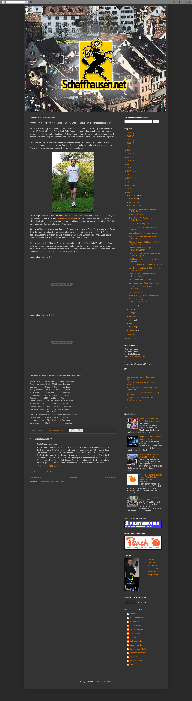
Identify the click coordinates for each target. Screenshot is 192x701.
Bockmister (134, 622)
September (134, 206)
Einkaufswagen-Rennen (65, 218)
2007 (129, 338)
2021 (129, 150)
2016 (129, 168)
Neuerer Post (36, 477)
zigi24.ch (151, 559)
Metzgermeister (136, 641)
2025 (129, 136)
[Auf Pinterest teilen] (81, 430)
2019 (129, 157)
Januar (132, 330)
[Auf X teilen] (75, 430)
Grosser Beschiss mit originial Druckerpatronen (141, 249)
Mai (131, 316)
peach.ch (151, 562)
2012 (129, 182)
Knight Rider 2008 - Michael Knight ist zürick (150, 438)
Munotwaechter (136, 645)
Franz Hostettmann (73, 215)
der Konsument (136, 661)
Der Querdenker (136, 629)
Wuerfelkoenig (136, 657)
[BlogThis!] (72, 430)
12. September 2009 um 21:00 (49, 466)
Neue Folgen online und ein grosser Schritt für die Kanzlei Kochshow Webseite (150, 478)
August (132, 306)
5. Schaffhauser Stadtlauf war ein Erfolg (149, 498)
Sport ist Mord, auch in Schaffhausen (144, 296)
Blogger (108, 682)
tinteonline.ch (153, 572)
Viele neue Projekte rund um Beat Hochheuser (149, 456)
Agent (132, 614)
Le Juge (133, 637)
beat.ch (151, 556)
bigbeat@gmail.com (137, 356)
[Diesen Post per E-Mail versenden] (70, 430)
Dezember (133, 195)
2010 (129, 189)
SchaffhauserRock (137, 653)
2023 (129, 143)
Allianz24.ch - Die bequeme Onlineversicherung (140, 300)
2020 (129, 154)
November (133, 199)
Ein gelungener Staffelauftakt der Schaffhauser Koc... (140, 399)
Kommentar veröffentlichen (45, 471)
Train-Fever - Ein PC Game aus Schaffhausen (141, 219)
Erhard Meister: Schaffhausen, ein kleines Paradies (143, 275)
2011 (129, 185)
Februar (132, 327)
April (131, 320)
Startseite (73, 477)
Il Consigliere (135, 633)
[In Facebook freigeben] (78, 430)
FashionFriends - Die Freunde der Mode (145, 265)
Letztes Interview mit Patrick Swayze (143, 233)
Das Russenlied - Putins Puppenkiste (144, 283)
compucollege (153, 575)
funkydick (133, 665)
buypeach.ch (153, 569)
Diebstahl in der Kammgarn (140, 280)
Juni (131, 313)
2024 (129, 140)
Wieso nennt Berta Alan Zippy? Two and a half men (150, 420)
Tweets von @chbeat (132, 407)
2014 (129, 175)
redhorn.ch (152, 565)
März (131, 323)
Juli (131, 309)
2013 (129, 178)
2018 (129, 161)
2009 (129, 192)
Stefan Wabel (56, 251)
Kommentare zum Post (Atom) (52, 482)
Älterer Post (110, 477)
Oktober (132, 202)
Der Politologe (135, 626)
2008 (129, 335)
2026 (129, 133)
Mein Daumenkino (136, 292)
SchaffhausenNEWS (138, 649)
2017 (129, 164)
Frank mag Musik (136, 214)
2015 (129, 171)
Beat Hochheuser (137, 618)
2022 (129, 147)
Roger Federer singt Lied (139, 224)
